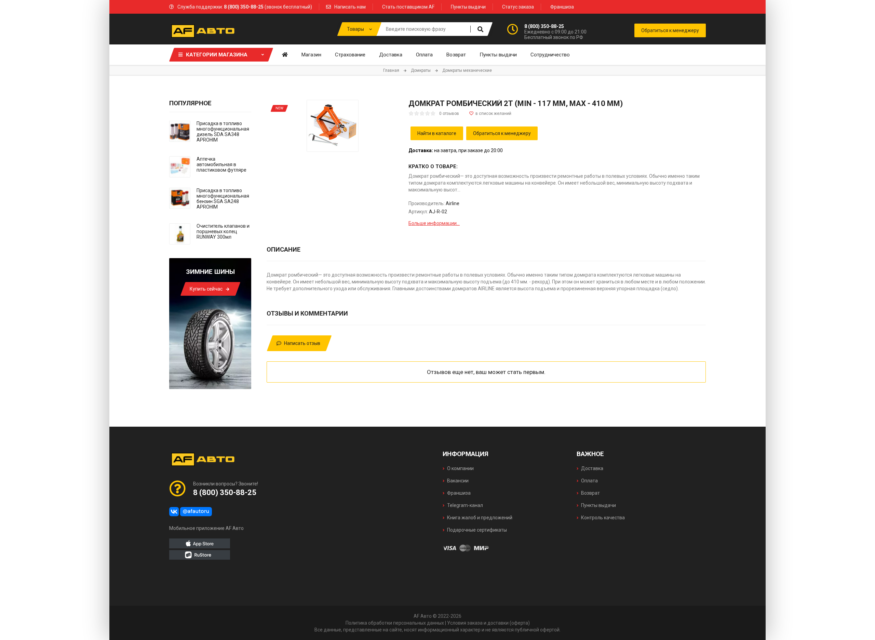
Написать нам (350, 7)
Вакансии (458, 480)
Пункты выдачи (468, 7)
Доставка (592, 468)
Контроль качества (603, 517)
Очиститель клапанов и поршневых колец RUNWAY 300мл (223, 231)
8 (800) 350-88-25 (544, 26)
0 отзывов (449, 113)
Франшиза (562, 7)
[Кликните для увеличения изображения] (333, 126)
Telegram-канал (465, 505)
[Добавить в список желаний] (490, 113)
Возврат (590, 493)
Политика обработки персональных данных (395, 623)
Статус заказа (518, 7)
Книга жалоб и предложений (479, 517)
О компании (460, 468)
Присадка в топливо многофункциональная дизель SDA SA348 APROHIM (223, 132)
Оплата (589, 480)
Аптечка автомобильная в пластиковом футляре (221, 164)
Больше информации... (434, 223)
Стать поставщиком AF (408, 7)
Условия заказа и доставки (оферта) (488, 623)
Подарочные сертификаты (477, 530)
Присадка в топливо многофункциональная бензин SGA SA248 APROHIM (223, 199)
